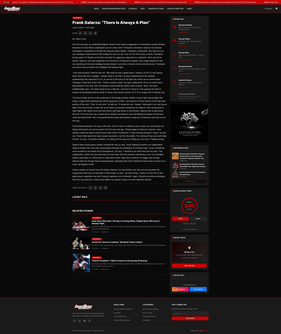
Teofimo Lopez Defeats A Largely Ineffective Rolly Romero (104, 2)
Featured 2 (77, 18)
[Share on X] (80, 33)
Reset (198, 219)
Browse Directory (184, 73)
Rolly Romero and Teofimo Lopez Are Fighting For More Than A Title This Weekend (225, 2)
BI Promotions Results (150, 309)
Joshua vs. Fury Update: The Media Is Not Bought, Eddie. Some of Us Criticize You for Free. (39, 2)
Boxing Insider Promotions (113, 8)
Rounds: (186, 223)
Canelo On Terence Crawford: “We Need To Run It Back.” (117, 242)
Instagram (181, 289)
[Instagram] (79, 321)
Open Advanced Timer (190, 229)
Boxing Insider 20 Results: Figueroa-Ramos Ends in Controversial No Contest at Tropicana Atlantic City (192, 156)
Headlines (146, 320)
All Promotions (189, 181)
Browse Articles (184, 87)
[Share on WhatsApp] (90, 33)
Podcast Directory (175, 8)
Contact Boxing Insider (122, 320)
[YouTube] (84, 321)
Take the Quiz (189, 266)
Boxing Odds (147, 313)
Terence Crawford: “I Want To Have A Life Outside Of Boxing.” (120, 261)
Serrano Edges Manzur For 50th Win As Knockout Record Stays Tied (160, 2)
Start (180, 219)
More (189, 8)
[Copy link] (95, 33)
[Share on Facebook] (85, 33)
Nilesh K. (205, 330)
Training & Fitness (156, 8)
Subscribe (190, 318)
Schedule (133, 8)
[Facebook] (90, 321)
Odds (142, 8)
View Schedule (183, 32)
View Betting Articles (186, 60)
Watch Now (182, 46)
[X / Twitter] (74, 321)
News (96, 8)
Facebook (199, 289)
